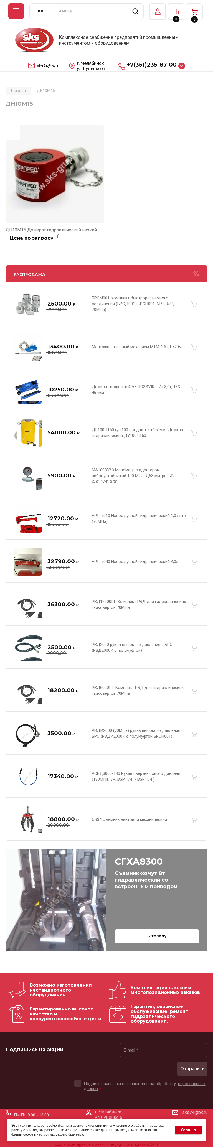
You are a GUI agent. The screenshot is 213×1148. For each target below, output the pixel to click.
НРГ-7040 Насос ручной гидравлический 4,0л (135, 561)
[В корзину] (194, 304)
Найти (135, 11)
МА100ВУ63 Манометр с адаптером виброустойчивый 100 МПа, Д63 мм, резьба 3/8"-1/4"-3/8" (134, 475)
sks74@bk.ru (49, 66)
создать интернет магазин (79, 1144)
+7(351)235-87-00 (152, 64)
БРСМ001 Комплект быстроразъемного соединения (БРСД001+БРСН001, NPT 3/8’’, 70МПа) (133, 304)
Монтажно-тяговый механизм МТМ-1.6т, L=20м (137, 346)
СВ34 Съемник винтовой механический (129, 819)
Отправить (192, 1068)
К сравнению (13, 132)
